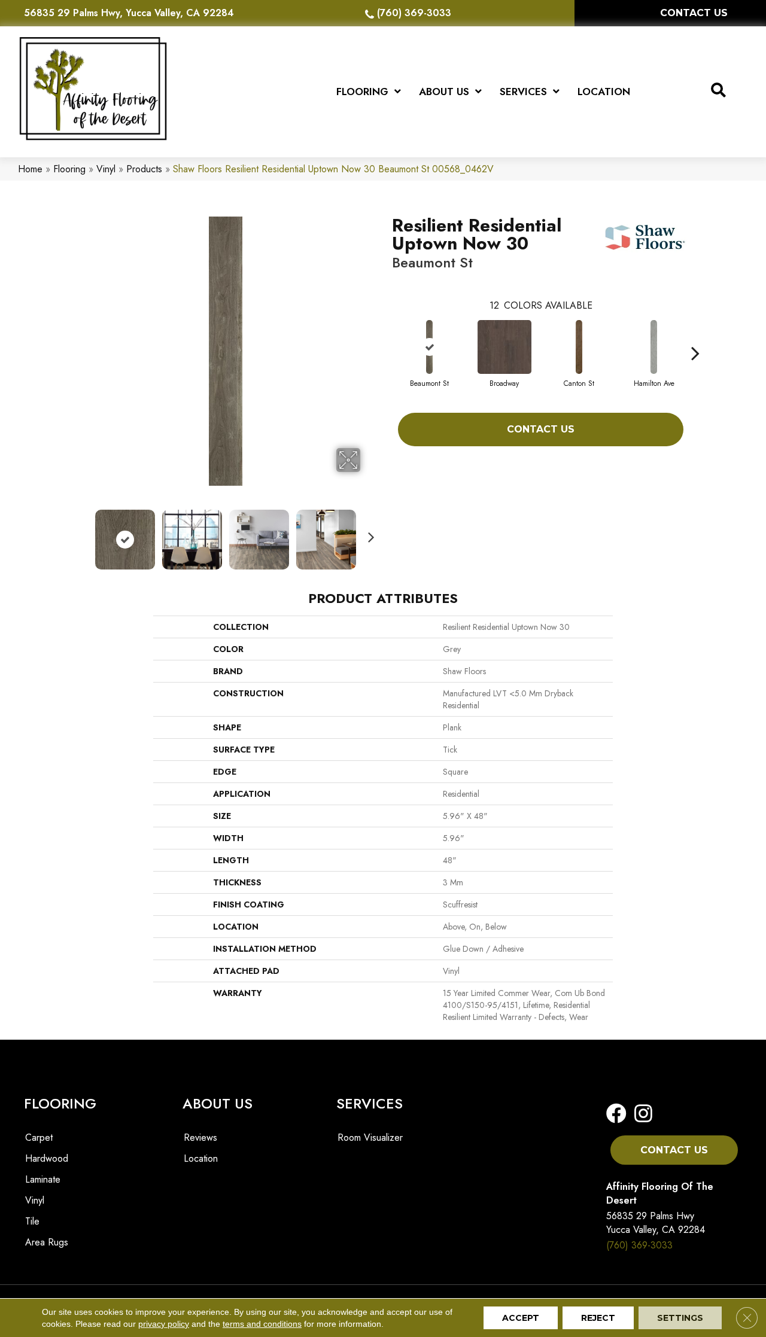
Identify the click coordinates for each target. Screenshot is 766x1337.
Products (144, 169)
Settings (680, 1317)
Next (368, 534)
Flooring (69, 169)
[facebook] (616, 1114)
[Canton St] (579, 347)
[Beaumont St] (429, 347)
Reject (598, 1317)
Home (30, 169)
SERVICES (369, 1103)
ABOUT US (218, 1103)
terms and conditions (262, 1324)
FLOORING (60, 1103)
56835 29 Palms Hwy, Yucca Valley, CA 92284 (129, 13)
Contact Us (540, 429)
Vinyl (105, 169)
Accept (520, 1317)
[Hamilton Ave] (654, 347)
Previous (83, 534)
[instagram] (639, 1114)
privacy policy (163, 1324)
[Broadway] (504, 347)
